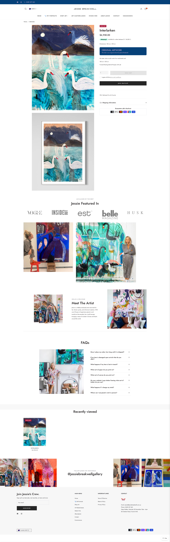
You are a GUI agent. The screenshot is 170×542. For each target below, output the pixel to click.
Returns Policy (101, 501)
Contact (77, 517)
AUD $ (33, 9)
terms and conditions (115, 77)
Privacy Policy (101, 504)
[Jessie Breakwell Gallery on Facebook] (18, 513)
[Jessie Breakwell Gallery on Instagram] (22, 513)
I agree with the (111, 77)
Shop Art (77, 504)
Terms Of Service (102, 498)
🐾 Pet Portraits (79, 501)
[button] (25, 8)
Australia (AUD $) (24, 530)
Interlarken (35, 448)
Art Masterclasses (79, 508)
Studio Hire (78, 511)
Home (25, 22)
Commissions (78, 520)
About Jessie (78, 514)
